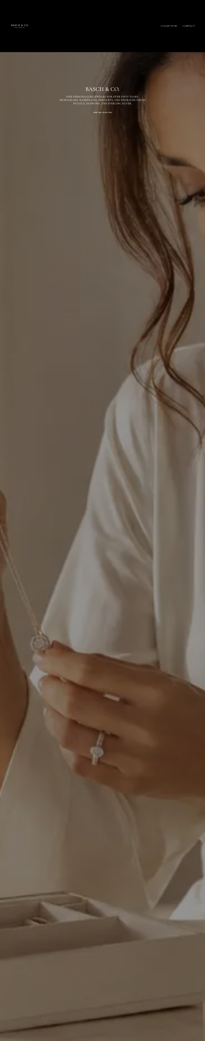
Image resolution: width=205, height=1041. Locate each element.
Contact (189, 26)
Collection (169, 26)
